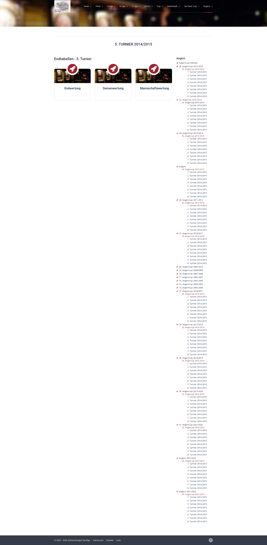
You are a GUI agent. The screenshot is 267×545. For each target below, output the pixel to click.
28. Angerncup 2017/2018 (191, 324)
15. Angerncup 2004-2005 (191, 284)
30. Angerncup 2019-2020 (191, 391)
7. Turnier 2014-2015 (197, 92)
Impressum (98, 540)
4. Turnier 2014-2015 (197, 82)
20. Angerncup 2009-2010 (191, 266)
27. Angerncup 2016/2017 (191, 291)
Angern (182, 166)
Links (118, 540)
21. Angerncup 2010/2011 (191, 233)
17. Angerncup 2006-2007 (191, 277)
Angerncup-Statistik (188, 63)
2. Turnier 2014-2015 (197, 75)
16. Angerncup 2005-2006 (191, 280)
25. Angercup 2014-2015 (193, 69)
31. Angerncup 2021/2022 (191, 424)
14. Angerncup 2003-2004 (191, 287)
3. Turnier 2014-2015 (197, 79)
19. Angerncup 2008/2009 (191, 270)
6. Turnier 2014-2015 (197, 89)
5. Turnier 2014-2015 (197, 85)
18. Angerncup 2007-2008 (191, 273)
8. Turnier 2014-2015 (197, 96)
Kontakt (109, 540)
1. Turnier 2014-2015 (197, 72)
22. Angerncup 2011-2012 (191, 200)
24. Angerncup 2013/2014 (191, 133)
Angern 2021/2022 (187, 458)
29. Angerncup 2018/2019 (191, 358)
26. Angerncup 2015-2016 (191, 66)
